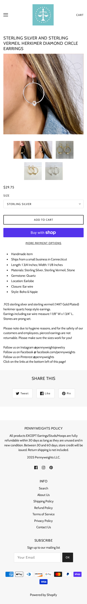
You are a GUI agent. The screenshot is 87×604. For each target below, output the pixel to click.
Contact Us (43, 527)
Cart (80, 15)
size (6, 195)
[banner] (43, 15)
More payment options (43, 243)
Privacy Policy (43, 521)
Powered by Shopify (43, 595)
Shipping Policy (43, 501)
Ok (68, 557)
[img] (36, 467)
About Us (43, 495)
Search (43, 488)
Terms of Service (44, 514)
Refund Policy (43, 508)
